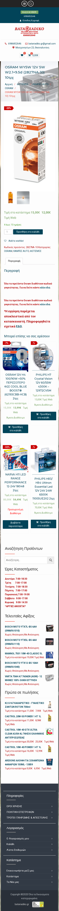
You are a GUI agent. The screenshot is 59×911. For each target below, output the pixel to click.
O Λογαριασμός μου (18, 838)
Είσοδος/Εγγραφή (31, 20)
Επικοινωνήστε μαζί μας (20, 870)
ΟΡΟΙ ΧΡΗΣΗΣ (14, 806)
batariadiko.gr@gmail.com (42, 44)
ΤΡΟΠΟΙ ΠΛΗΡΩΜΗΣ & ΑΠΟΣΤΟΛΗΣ (27, 817)
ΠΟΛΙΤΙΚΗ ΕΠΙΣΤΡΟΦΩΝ (20, 812)
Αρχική (9, 84)
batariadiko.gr (22, 904)
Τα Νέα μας (13, 882)
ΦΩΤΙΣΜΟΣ (22, 84)
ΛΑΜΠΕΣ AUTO (41, 84)
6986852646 (29, 16)
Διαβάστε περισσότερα (15, 524)
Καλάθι (10, 844)
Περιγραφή (14, 261)
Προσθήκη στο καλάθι (27, 231)
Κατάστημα (13, 876)
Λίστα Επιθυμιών (16, 849)
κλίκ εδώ (45, 287)
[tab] (14, 261)
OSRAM (9, 88)
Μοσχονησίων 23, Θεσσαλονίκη (32, 48)
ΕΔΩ (19, 326)
